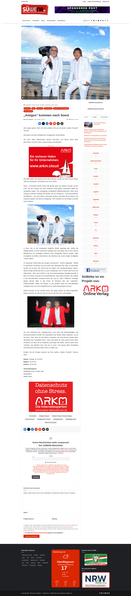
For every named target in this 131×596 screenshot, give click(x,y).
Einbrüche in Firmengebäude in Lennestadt (95, 135)
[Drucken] (61, 123)
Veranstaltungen (51, 20)
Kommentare (104, 117)
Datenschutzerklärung (94, 1)
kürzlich (86, 117)
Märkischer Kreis (34, 560)
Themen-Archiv (26, 20)
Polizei (27, 562)
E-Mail (51, 456)
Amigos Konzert (44, 416)
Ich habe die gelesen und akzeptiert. (44, 533)
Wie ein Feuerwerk (51, 422)
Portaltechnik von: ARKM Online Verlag (51, 593)
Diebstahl (36, 555)
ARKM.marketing (81, 5)
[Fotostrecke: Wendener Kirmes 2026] (88, 125)
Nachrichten (42, 560)
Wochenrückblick (51, 462)
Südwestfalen (45, 562)
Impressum (105, 1)
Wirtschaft (40, 565)
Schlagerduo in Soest (44, 419)
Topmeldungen (48, 108)
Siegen (38, 562)
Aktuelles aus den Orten (27, 555)
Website (54, 519)
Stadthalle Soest (71, 419)
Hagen (23, 557)
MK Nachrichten (25, 560)
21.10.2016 (33, 416)
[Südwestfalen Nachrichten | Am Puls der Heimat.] (34, 9)
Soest (33, 108)
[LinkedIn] (47, 123)
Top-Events (40, 108)
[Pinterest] (50, 123)
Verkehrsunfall (33, 565)
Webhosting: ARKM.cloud (66, 593)
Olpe (23, 562)
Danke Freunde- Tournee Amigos (62, 416)
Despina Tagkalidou (29, 119)
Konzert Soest (30, 419)
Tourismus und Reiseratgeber (61, 108)
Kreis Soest (35, 105)
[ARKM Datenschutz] (51, 397)
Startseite (28, 105)
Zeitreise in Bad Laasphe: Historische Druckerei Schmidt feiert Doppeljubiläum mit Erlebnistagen (95, 131)
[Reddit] (54, 123)
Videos (43, 20)
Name (26, 512)
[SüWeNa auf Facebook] (95, 272)
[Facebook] (39, 123)
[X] (43, 123)
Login (84, 1)
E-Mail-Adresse (29, 519)
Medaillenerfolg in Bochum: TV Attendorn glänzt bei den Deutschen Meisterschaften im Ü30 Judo (95, 140)
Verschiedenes (61, 20)
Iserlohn (32, 557)
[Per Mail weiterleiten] (58, 123)
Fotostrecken (35, 20)
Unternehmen (25, 565)
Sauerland (33, 562)
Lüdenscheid (39, 557)
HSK (28, 557)
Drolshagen (42, 555)
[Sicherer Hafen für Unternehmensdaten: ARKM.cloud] (51, 162)
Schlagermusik (58, 419)
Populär (94, 117)
